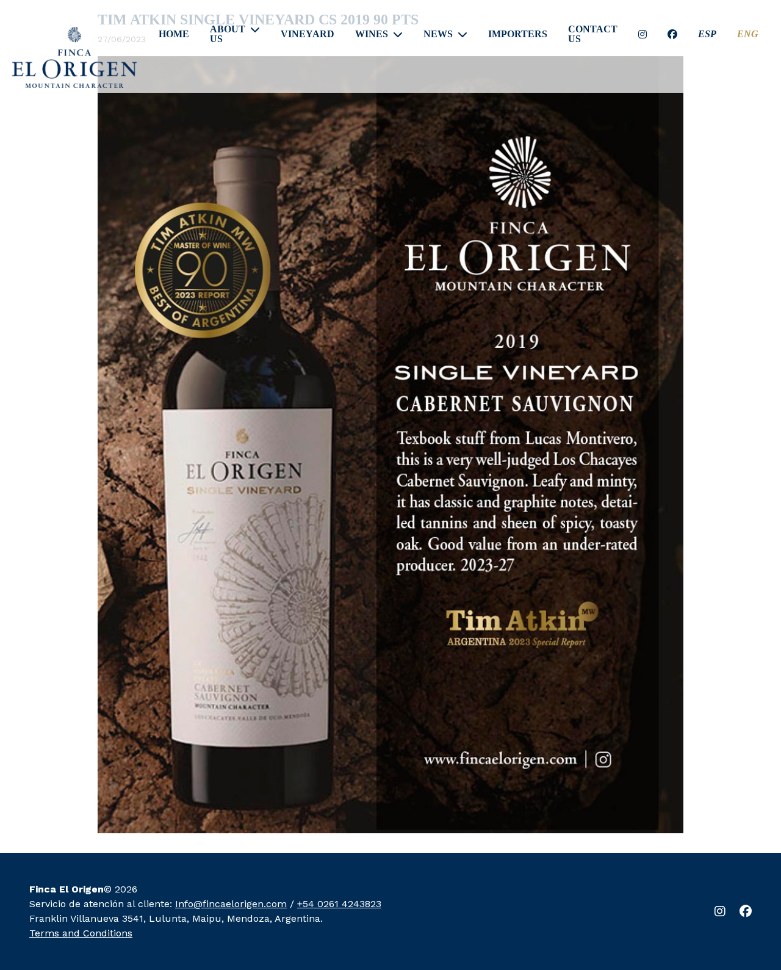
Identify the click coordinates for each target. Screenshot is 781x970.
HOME (174, 34)
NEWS (438, 34)
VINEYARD (307, 34)
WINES (371, 34)
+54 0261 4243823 (339, 904)
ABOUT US (227, 34)
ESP (707, 34)
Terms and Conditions (80, 933)
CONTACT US (592, 34)
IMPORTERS (517, 34)
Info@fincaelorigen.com (231, 904)
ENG (747, 34)
